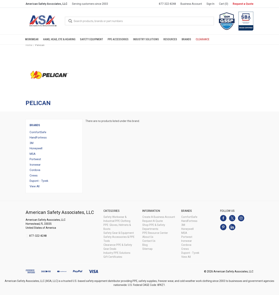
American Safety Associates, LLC (46, 3)
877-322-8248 (167, 3)
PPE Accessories (118, 39)
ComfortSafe (38, 132)
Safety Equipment (91, 39)
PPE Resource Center (155, 232)
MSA (32, 154)
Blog (145, 244)
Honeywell (36, 148)
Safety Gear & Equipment (118, 232)
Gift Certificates (112, 256)
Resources (170, 39)
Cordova (35, 170)
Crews (34, 175)
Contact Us (148, 240)
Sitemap (147, 248)
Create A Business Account (158, 216)
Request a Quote (243, 3)
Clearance (202, 39)
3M (31, 143)
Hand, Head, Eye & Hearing (59, 39)
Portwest (35, 159)
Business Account (191, 3)
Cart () (223, 3)
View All (34, 186)
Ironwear (35, 164)
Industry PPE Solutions (116, 252)
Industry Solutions (146, 39)
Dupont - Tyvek (39, 181)
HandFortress (38, 137)
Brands (186, 39)
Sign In (210, 3)
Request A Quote (152, 220)
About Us (147, 236)
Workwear (32, 39)
